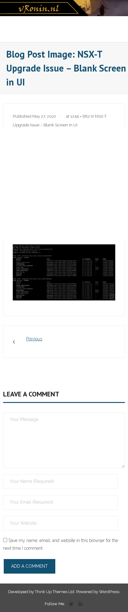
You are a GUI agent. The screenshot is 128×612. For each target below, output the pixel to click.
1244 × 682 (80, 116)
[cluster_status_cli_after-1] (64, 272)
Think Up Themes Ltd (54, 591)
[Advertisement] (64, 184)
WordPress (109, 591)
